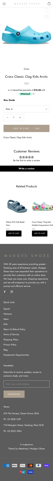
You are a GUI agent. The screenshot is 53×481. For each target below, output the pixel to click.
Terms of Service (11, 334)
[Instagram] (12, 291)
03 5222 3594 (14, 431)
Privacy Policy (10, 344)
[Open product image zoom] (26, 35)
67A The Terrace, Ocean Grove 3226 (21, 413)
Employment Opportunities (16, 355)
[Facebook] (5, 291)
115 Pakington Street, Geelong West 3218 (24, 425)
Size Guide (9, 100)
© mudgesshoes (26, 444)
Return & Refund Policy (14, 329)
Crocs (26, 69)
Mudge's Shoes (37, 448)
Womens (8, 314)
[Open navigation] (4, 4)
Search (7, 308)
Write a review (27, 168)
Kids (6, 324)
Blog (6, 349)
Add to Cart (13, 233)
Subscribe (14, 394)
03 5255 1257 (14, 419)
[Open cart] (49, 3)
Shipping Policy (11, 339)
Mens (6, 319)
